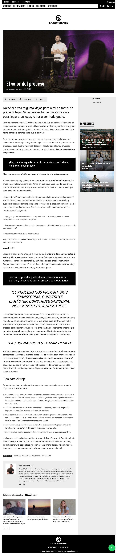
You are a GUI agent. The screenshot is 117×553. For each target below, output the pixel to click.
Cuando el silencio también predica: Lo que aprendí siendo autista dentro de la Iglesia (63, 519)
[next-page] (8, 528)
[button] (111, 2)
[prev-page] (4, 528)
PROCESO (17, 456)
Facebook (97, 103)
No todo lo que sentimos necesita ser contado (96, 164)
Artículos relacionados (13, 495)
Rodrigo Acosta (86, 190)
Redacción (85, 168)
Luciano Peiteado (87, 147)
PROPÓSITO (26, 456)
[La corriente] (58, 19)
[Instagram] (21, 484)
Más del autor (31, 495)
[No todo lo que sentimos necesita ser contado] (97, 160)
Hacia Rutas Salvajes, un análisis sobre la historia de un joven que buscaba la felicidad (95, 185)
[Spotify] (25, 484)
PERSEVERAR (36, 456)
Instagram (97, 99)
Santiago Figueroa (15, 89)
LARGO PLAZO (46, 456)
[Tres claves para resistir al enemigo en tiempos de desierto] (39, 507)
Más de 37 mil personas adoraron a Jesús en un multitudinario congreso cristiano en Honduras (96, 142)
